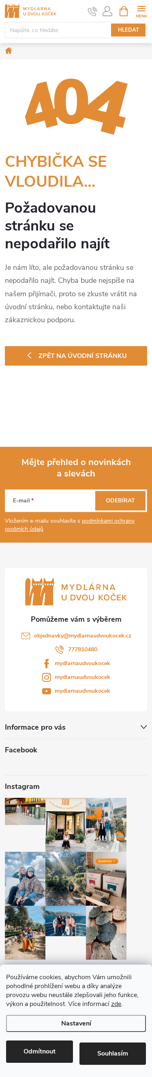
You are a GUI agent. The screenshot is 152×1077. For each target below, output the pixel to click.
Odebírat (120, 500)
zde (116, 1003)
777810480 (82, 649)
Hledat (128, 30)
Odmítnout (40, 1051)
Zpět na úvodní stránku (83, 355)
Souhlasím (112, 1053)
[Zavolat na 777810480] (93, 11)
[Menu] (141, 11)
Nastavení (76, 1023)
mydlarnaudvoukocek (82, 663)
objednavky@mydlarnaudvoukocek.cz (82, 636)
